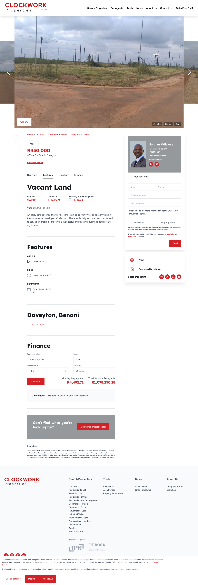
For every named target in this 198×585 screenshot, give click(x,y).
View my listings (156, 159)
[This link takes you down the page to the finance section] (70, 199)
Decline (31, 578)
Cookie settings (13, 578)
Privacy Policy (163, 229)
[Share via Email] (179, 276)
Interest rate (32, 365)
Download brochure (149, 269)
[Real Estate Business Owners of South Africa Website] (97, 548)
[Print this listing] (132, 260)
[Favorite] (17, 137)
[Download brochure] (132, 269)
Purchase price (33, 354)
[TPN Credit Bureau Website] (76, 548)
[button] (8, 72)
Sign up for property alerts (93, 427)
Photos (168, 124)
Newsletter (139, 222)
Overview (32, 175)
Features (48, 175)
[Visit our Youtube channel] (23, 555)
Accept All (48, 578)
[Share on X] (167, 276)
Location (63, 175)
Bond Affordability (77, 395)
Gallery (24, 121)
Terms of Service (134, 236)
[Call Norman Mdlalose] (151, 164)
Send (175, 243)
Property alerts (168, 222)
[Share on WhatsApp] (173, 276)
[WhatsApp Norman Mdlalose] (157, 164)
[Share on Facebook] (161, 276)
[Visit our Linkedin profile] (12, 555)
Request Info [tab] (141, 176)
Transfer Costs (56, 395)
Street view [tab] (37, 324)
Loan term (77, 365)
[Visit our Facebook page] (6, 555)
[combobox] (98, 370)
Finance (78, 175)
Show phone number (157, 156)
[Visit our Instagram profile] (18, 555)
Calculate (35, 381)
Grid (177, 124)
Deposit (76, 354)
